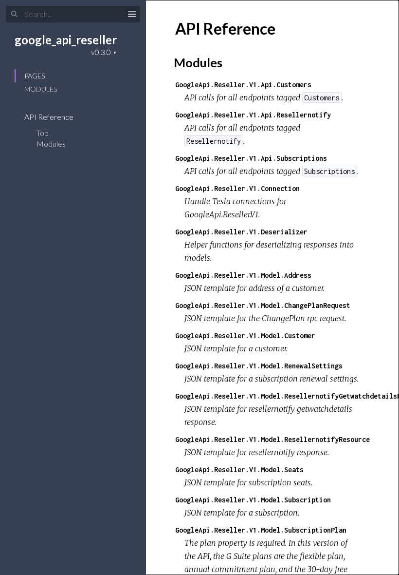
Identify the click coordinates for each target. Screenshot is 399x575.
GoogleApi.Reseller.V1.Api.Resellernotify (253, 115)
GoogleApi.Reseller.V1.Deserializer (241, 232)
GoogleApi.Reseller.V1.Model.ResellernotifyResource (272, 439)
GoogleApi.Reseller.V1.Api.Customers (243, 84)
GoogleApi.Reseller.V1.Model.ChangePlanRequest (262, 305)
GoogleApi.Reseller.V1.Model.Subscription (253, 500)
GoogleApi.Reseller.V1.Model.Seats (239, 469)
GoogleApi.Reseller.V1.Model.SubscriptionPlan (260, 530)
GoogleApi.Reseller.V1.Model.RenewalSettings (259, 366)
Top (42, 132)
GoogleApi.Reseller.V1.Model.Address (243, 275)
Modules (40, 89)
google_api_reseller (66, 40)
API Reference (49, 116)
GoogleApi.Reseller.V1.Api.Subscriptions (251, 158)
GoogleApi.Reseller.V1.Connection (237, 188)
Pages (34, 76)
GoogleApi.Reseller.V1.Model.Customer (245, 335)
